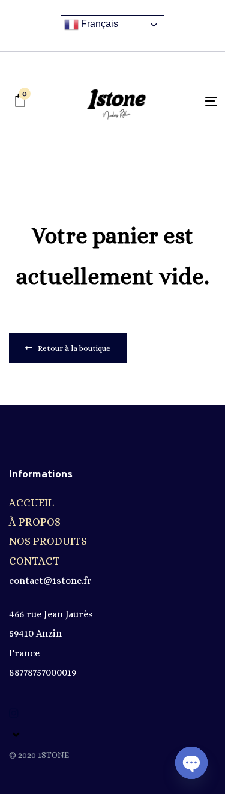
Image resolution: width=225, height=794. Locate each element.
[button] (14, 734)
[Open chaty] (191, 763)
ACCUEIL (31, 503)
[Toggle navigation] (184, 101)
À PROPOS (35, 522)
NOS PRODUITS (48, 541)
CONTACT (34, 561)
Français (98, 24)
